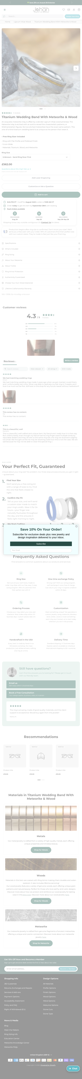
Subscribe (41, 544)
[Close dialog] (76, 526)
